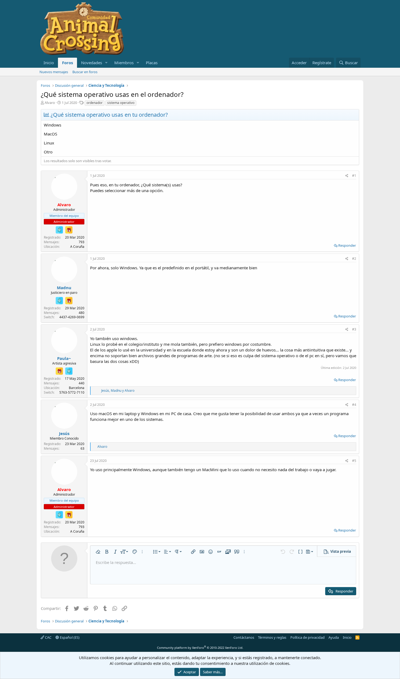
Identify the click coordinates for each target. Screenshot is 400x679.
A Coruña (77, 246)
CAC (47, 637)
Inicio (49, 62)
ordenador (95, 102)
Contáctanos (243, 637)
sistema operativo (120, 102)
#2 (354, 258)
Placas (152, 62)
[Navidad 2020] (69, 230)
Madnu (64, 287)
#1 (354, 175)
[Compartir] (346, 176)
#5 (354, 460)
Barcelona (76, 387)
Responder (347, 245)
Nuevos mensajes (53, 71)
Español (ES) (69, 637)
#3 (354, 329)
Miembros (124, 62)
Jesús (64, 433)
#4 (354, 404)
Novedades (91, 62)
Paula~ (64, 358)
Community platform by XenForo (200, 648)
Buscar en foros (84, 71)
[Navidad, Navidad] (59, 230)
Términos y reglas (272, 637)
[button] (106, 63)
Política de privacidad (307, 637)
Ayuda (333, 637)
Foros (67, 62)
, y (117, 390)
